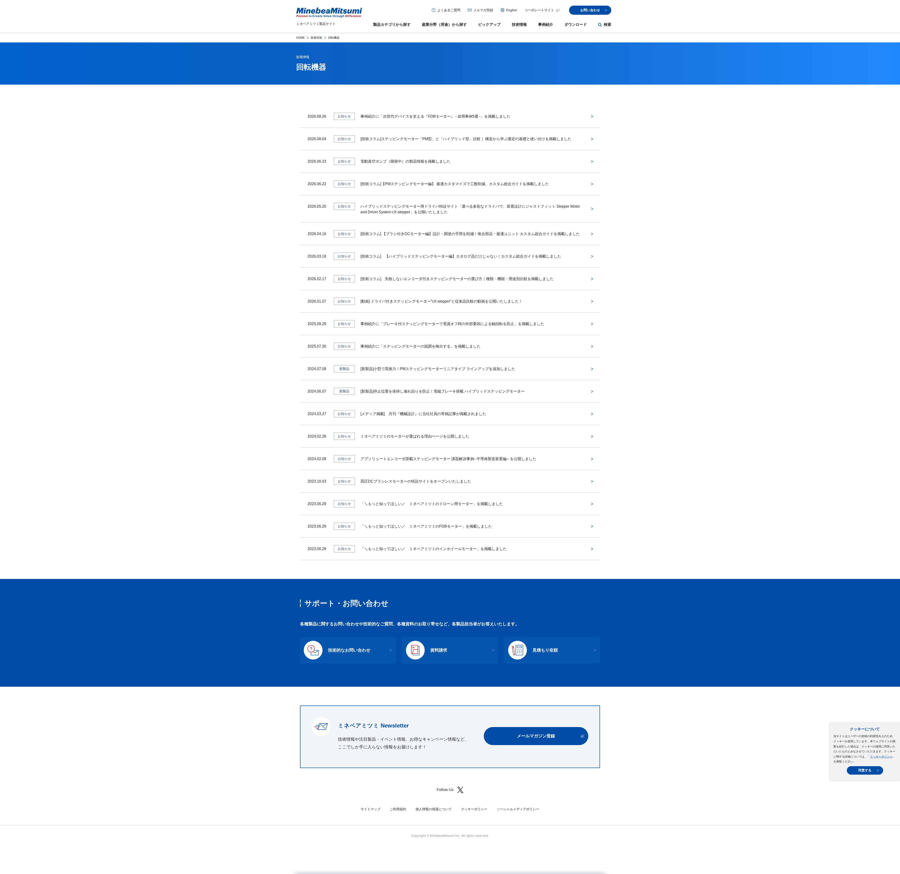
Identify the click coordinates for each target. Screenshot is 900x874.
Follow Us (445, 790)
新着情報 (316, 37)
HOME (300, 37)
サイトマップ (370, 809)
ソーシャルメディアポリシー (518, 809)
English (511, 10)
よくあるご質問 (448, 10)
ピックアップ (489, 24)
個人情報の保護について (434, 809)
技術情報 (519, 24)
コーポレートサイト (539, 10)
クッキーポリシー (881, 756)
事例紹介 (545, 24)
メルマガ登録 (483, 10)
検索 (607, 24)
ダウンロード (575, 24)
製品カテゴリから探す (392, 24)
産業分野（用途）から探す (444, 24)
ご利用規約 (398, 809)
